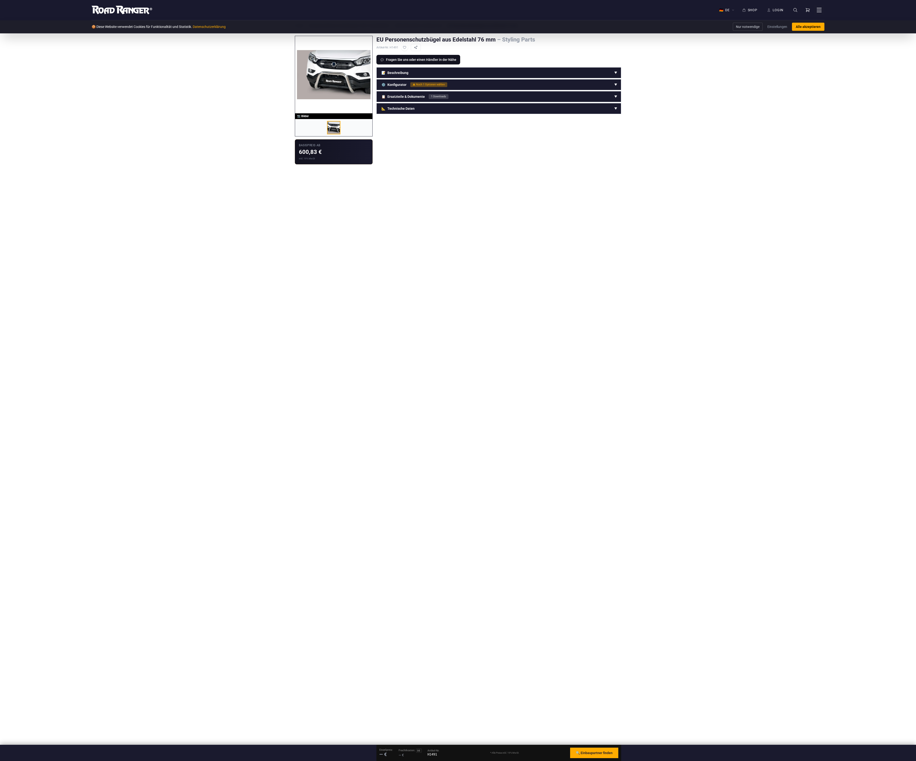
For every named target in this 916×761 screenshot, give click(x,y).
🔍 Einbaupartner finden (594, 753)
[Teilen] (416, 47)
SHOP (752, 10)
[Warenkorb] (807, 10)
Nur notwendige (748, 27)
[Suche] (795, 10)
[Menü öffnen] (819, 10)
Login (778, 10)
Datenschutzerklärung (209, 27)
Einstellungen (777, 27)
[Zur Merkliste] (404, 47)
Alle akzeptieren (808, 27)
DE (724, 10)
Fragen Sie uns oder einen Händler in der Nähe (421, 60)
